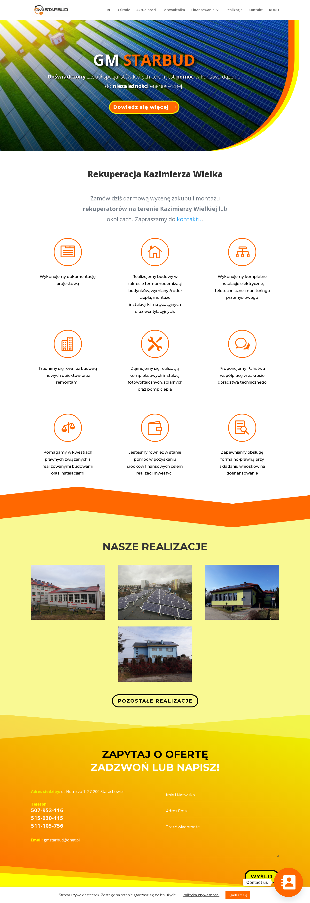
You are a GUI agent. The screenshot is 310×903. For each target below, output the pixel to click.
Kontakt (256, 10)
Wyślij (262, 876)
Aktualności (146, 10)
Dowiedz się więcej (141, 107)
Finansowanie (202, 10)
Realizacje (233, 10)
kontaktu (189, 219)
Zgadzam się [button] (237, 895)
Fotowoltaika (174, 10)
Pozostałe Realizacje (155, 701)
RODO (274, 10)
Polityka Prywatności (201, 894)
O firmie (123, 10)
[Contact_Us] (288, 882)
